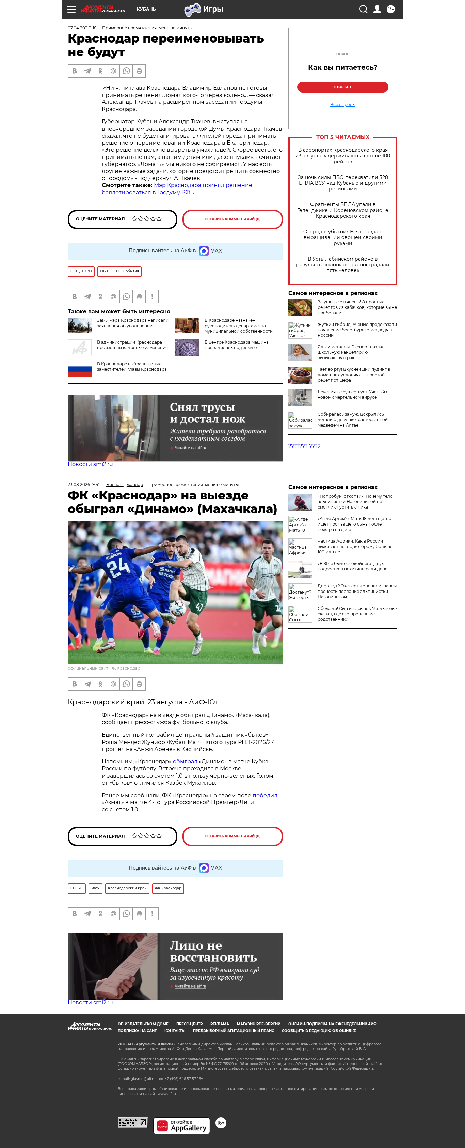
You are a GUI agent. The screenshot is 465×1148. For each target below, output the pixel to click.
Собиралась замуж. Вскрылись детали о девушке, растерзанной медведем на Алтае (353, 420)
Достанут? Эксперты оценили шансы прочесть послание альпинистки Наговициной (357, 591)
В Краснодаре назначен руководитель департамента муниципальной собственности (239, 326)
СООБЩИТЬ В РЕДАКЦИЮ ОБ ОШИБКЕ (319, 1031)
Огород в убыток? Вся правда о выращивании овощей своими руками (343, 237)
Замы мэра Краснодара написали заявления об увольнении (133, 323)
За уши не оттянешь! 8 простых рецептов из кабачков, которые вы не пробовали (357, 307)
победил (265, 795)
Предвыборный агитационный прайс (233, 1031)
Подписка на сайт (137, 1031)
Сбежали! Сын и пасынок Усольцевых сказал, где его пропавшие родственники (357, 614)
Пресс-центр (189, 1024)
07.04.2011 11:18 (82, 27)
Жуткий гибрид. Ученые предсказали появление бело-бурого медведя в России (357, 330)
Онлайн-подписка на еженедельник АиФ (332, 1024)
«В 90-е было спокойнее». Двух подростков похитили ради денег (353, 566)
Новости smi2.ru (90, 464)
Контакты (174, 1031)
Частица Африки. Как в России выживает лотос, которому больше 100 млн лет (355, 546)
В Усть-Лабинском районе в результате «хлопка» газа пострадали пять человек (342, 264)
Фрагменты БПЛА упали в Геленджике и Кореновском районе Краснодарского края (342, 210)
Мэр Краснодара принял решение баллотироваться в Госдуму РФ (177, 189)
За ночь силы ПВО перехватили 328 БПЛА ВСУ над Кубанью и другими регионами (343, 183)
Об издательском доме (143, 1024)
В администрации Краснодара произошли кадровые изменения (132, 344)
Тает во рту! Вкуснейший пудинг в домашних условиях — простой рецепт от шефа (354, 375)
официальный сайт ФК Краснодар (104, 668)
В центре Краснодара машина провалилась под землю (237, 344)
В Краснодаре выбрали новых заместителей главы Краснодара (132, 366)
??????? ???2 (304, 446)
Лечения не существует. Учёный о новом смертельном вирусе (353, 394)
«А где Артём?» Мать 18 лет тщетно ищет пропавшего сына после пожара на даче (354, 524)
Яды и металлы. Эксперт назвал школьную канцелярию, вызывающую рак (351, 352)
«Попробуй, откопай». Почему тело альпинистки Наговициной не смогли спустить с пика (355, 502)
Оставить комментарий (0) (233, 219)
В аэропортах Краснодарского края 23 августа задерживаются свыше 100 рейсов (343, 156)
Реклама (219, 1024)
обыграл (184, 761)
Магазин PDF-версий (258, 1024)
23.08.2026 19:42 (84, 484)
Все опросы (342, 105)
